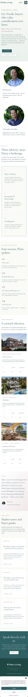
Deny (14, 692)
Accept (14, 688)
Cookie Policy (11, 695)
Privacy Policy (16, 695)
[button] (26, 678)
